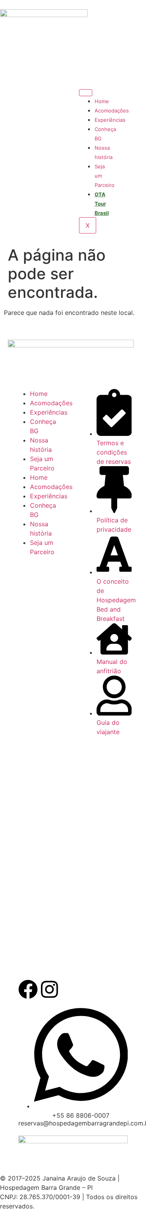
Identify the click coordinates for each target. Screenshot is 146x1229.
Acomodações (112, 110)
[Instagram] (49, 989)
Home (102, 101)
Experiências (110, 120)
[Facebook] (28, 989)
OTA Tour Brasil (102, 203)
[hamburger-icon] (85, 92)
